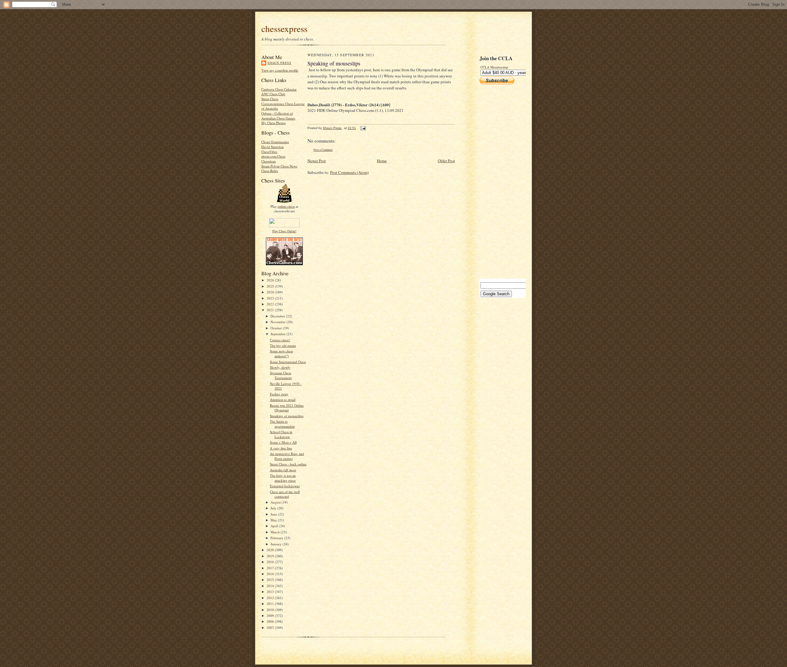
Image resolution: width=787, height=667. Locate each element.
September (279, 334)
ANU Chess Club (273, 94)
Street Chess (269, 98)
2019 (271, 556)
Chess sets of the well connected (285, 494)
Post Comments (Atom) (349, 172)
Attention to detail (282, 399)
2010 (271, 609)
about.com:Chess (273, 156)
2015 (271, 579)
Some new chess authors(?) (281, 353)
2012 (271, 597)
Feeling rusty (279, 394)
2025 (271, 286)
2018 (271, 561)
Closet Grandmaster (275, 141)
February (277, 538)
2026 (271, 280)
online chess (286, 206)
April (275, 526)
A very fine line (281, 448)
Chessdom (268, 161)
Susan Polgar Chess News (279, 166)
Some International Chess (288, 361)
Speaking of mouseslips (286, 416)
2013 (271, 591)
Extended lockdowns (285, 486)
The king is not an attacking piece (283, 478)
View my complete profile (279, 70)
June (274, 514)
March (276, 532)
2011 (271, 603)
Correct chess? (280, 340)
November (279, 322)
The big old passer (283, 345)
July (274, 508)
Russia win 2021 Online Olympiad (287, 408)
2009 (271, 615)
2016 (271, 573)
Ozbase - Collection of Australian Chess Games (278, 115)
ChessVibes (269, 151)
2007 (271, 627)
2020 (271, 549)
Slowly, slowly (280, 367)
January (277, 544)
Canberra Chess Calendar (279, 89)
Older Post (446, 160)
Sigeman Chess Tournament (281, 375)
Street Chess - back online (288, 464)
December (278, 316)
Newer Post (316, 160)
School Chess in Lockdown (281, 434)
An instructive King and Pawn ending (287, 456)
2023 (271, 298)
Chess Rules (269, 170)
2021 (271, 310)
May (274, 520)
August (276, 502)
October (277, 328)
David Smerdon (272, 146)
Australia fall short (283, 470)
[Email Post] (363, 128)
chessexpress (284, 28)
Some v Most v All (283, 442)
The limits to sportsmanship (282, 424)
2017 (271, 568)
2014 (271, 585)
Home (382, 160)
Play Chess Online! (284, 231)
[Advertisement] (498, 181)
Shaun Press (279, 63)
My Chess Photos (273, 122)
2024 (271, 292)
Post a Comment (323, 150)
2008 (271, 621)
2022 (271, 304)
